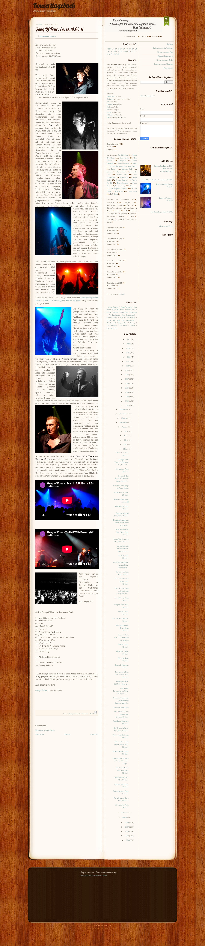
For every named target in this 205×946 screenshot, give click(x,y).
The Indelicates (122, 183)
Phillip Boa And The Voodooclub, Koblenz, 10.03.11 (121, 714)
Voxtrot (132, 325)
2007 (127, 836)
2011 (127, 405)
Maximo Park (127, 169)
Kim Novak (119, 191)
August (124, 427)
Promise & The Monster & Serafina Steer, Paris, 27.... (122, 478)
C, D (119, 49)
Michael (109, 115)
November (123, 413)
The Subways (112, 325)
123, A (110, 49)
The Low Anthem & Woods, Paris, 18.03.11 (122, 581)
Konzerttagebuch (54, 5)
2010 (127, 822)
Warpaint (123, 160)
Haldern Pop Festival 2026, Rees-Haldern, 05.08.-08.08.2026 (163, 168)
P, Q (125, 51)
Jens (108, 109)
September (123, 422)
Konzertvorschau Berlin (165, 60)
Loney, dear (122, 174)
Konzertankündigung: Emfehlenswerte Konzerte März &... (121, 700)
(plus (135, 163)
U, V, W (109, 54)
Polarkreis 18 (111, 323)
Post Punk (93, 714)
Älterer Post (94, 734)
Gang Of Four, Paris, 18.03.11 (59, 29)
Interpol (109, 172)
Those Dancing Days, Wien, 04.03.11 (121, 778)
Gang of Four (73, 714)
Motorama (133, 186)
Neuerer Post (39, 734)
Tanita (109, 107)
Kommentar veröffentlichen (45, 730)
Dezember (123, 409)
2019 (127, 370)
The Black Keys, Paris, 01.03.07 (162, 212)
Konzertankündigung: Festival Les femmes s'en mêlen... (121, 522)
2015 (127, 388)
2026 (129, 339)
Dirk (108, 117)
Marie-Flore (124, 177)
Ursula (109, 112)
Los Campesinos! (128, 315)
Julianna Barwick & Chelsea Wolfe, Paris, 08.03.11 (121, 744)
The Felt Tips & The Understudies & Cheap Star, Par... (122, 591)
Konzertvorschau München (163, 64)
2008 (127, 831)
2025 (129, 344)
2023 (128, 352)
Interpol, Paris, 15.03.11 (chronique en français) (121, 637)
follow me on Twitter (166, 226)
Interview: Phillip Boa (121, 707)
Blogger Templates (95, 928)
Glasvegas (133, 312)
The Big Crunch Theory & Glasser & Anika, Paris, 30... (122, 462)
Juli (126, 431)
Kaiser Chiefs (121, 172)
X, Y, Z (116, 54)
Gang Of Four (41, 690)
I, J (136, 49)
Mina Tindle (132, 166)
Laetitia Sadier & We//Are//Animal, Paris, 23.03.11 (123, 548)
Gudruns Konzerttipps (165, 56)
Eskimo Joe (124, 312)
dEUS (109, 312)
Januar (124, 817)
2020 (128, 366)
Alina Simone (113, 307)
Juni (125, 436)
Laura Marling (120, 186)
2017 (127, 379)
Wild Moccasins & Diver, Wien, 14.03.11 (122, 628)
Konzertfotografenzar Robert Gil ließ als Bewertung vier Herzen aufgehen (66, 299)
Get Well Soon (123, 155)
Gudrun (109, 104)
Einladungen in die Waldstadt (163, 48)
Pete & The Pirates (127, 317)
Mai (125, 440)
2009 (127, 827)
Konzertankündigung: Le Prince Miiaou (121, 486)
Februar (124, 812)
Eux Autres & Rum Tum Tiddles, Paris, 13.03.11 (122, 674)
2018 (127, 375)
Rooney (132, 323)
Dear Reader (124, 158)
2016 (127, 383)
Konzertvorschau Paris (165, 52)
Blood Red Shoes (118, 309)
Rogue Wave (122, 323)
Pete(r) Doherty (123, 163)
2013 (127, 396)
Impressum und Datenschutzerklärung (94, 875)
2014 (127, 392)
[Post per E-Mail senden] (95, 712)
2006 (128, 840)
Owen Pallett (132, 191)
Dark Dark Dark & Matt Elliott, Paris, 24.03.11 (122, 532)
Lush (116, 194)
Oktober (124, 418)
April (125, 444)
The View (123, 325)
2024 (128, 348)
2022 (129, 357)
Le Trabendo (84, 714)
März (125, 449)
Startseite (67, 734)
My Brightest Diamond (119, 188)
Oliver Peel (110, 96)
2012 (127, 401)
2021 (128, 361)
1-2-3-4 (121, 294)
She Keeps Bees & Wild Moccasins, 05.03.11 (122, 770)
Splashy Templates (110, 928)
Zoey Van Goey (112, 328)
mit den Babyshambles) (118, 166)
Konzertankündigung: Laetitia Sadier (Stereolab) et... (121, 565)
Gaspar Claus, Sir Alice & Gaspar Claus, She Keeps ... (121, 761)
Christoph (110, 99)
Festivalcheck (168, 68)
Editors (113, 169)
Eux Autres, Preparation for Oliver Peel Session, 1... (121, 691)
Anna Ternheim (126, 307)
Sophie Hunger (121, 180)
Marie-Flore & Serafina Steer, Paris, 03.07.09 (157, 180)
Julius (109, 101)
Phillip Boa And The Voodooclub (120, 320)
